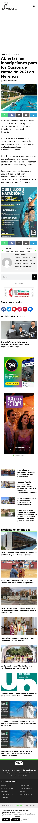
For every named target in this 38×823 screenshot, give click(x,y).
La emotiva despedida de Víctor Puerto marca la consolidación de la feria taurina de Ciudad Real (18, 724)
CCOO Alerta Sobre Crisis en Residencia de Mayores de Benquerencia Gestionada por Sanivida (18, 610)
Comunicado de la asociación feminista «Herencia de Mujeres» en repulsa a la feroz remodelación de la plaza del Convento (27, 515)
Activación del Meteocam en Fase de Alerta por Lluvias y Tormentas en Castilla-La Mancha (16, 753)
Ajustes (25, 819)
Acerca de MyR (22, 776)
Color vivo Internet (17, 805)
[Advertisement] (19, 32)
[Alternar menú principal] (33, 6)
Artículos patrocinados (11, 773)
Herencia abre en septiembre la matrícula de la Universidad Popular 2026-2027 (19, 695)
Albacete (3, 786)
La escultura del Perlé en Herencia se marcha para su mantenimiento (26, 501)
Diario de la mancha (29, 770)
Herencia (22, 791)
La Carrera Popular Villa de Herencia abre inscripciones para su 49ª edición (18, 667)
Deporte (5, 55)
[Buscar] (34, 277)
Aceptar (6, 819)
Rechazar (15, 819)
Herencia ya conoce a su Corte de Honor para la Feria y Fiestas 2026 (18, 639)
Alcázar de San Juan (7, 788)
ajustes (17, 816)
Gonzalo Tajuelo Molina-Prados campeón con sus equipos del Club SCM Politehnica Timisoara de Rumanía (27, 487)
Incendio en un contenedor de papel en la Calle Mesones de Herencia (26, 473)
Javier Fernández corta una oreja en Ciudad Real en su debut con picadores (17, 582)
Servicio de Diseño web (26, 773)
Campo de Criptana (7, 794)
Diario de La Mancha (26, 788)
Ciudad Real (4, 797)
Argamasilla (4, 791)
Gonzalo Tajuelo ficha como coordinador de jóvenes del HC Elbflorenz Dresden (15, 344)
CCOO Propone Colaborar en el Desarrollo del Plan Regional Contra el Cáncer (19, 554)
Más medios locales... (26, 794)
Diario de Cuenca (25, 786)
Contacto (14, 776)
